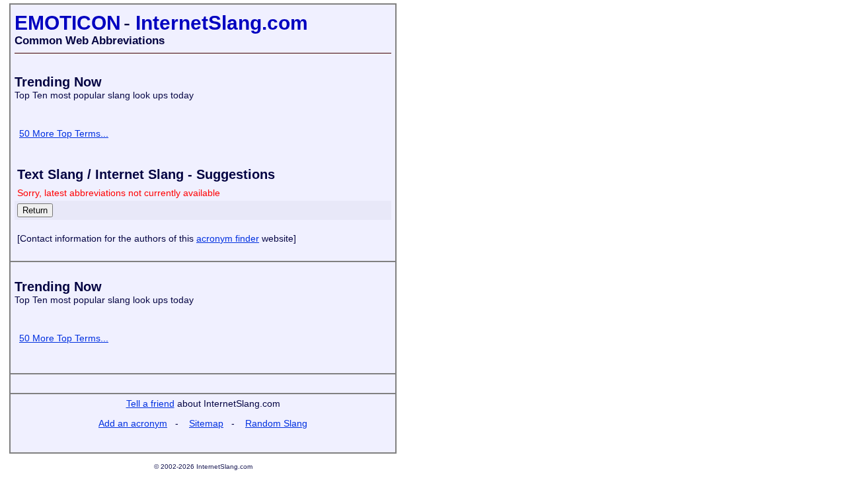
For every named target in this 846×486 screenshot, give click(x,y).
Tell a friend (150, 403)
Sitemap (206, 423)
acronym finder (227, 238)
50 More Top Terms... (63, 133)
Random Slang (276, 423)
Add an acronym (132, 423)
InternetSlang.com (221, 23)
